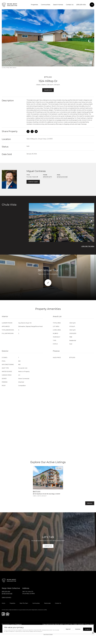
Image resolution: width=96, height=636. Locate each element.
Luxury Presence (16, 624)
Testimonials (47, 603)
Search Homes (58, 4)
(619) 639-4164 (81, 4)
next (11, 62)
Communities (45, 4)
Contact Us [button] (48, 546)
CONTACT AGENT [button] (33, 181)
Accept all (87, 629)
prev (7, 62)
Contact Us (69, 4)
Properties (34, 4)
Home (3, 603)
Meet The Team (24, 603)
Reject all (68, 629)
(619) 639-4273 (47, 177)
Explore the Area (88, 246)
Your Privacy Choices (48, 634)
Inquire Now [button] (48, 90)
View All (89, 503)
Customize (77, 629)
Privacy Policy (89, 624)
